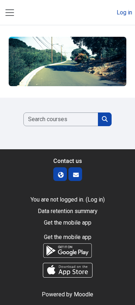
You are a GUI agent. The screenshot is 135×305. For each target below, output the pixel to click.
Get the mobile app (67, 222)
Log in (124, 12)
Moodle (83, 294)
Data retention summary (68, 211)
